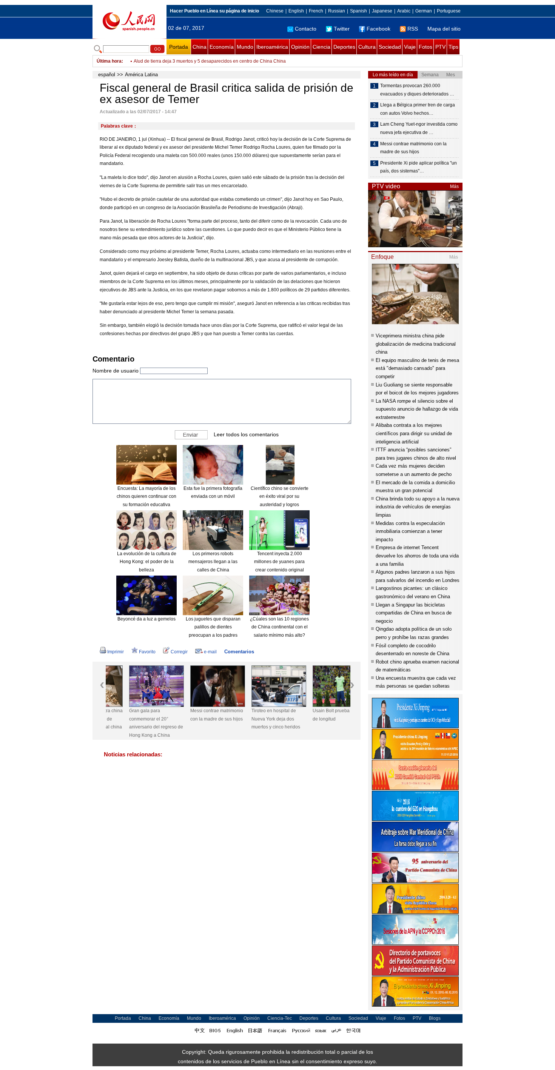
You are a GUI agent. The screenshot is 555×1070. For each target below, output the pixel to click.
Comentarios (239, 651)
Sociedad (390, 47)
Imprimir (115, 651)
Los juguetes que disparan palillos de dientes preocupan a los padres (213, 627)
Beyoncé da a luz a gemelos (146, 619)
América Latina (141, 74)
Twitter (342, 29)
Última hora (109, 61)
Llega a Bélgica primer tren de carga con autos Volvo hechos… (417, 109)
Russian (336, 11)
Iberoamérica (272, 47)
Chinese (275, 11)
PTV (440, 47)
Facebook (378, 29)
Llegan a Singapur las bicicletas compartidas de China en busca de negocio (414, 613)
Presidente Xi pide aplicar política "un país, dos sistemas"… (418, 167)
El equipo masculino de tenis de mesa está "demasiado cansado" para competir (417, 368)
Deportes (344, 47)
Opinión (300, 47)
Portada (178, 47)
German (423, 11)
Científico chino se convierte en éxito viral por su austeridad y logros (279, 496)
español (106, 74)
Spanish (358, 11)
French (316, 11)
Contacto (305, 29)
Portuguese (449, 11)
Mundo (245, 47)
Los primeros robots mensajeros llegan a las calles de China (212, 562)
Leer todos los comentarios (246, 434)
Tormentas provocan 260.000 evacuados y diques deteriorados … (417, 90)
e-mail (210, 651)
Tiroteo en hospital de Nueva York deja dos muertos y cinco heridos (252, 719)
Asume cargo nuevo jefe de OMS (167, 61)
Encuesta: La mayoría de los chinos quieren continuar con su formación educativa (146, 496)
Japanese (382, 11)
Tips (453, 47)
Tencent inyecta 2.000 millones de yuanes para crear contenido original (279, 562)
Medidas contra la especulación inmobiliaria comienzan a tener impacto (410, 531)
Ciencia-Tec (279, 1018)
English (296, 11)
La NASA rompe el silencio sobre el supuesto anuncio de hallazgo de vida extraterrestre (417, 409)
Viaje (410, 47)
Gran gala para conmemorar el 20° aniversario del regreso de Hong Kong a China (133, 723)
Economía (222, 47)
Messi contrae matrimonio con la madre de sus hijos (193, 715)
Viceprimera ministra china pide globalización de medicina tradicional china (416, 344)
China (200, 47)
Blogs (435, 1018)
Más (454, 186)
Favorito (147, 651)
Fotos (425, 47)
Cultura (367, 47)
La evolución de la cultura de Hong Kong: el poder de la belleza (146, 562)
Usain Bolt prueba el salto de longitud (315, 715)
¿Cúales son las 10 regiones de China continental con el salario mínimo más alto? (279, 627)
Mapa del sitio (444, 29)
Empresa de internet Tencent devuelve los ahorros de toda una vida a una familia (417, 556)
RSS (412, 29)
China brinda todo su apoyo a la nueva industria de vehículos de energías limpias (417, 507)
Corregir (179, 651)
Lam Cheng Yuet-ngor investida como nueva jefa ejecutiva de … (419, 128)
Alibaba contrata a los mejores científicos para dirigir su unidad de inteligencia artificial (414, 433)
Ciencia (321, 47)
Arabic (403, 11)
